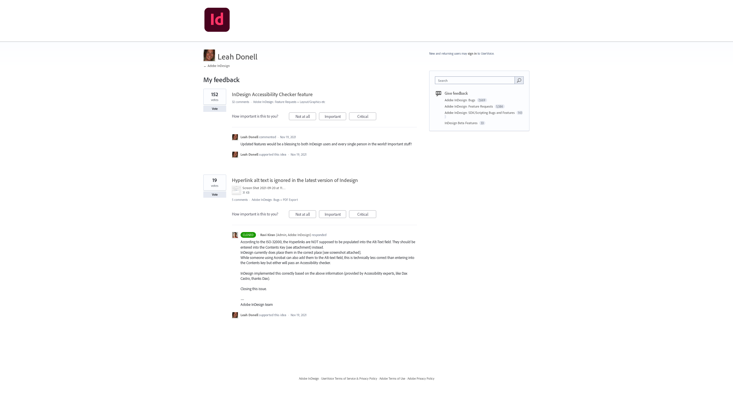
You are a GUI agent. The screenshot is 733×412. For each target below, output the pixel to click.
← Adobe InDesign (216, 66)
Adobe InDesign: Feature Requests (274, 102)
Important (335, 117)
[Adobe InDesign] (217, 21)
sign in (472, 54)
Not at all (305, 117)
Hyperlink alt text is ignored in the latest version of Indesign (295, 180)
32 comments (240, 102)
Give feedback (456, 93)
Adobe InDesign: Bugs (265, 200)
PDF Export (290, 200)
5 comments (240, 200)
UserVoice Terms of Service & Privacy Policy (349, 379)
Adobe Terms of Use (392, 379)
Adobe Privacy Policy (420, 379)
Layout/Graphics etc (312, 102)
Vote (215, 109)
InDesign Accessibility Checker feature (272, 94)
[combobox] (476, 80)
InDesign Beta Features (461, 123)
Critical (366, 117)
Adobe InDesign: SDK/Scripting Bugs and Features (480, 112)
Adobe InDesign (309, 379)
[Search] (519, 80)
